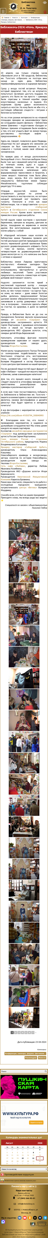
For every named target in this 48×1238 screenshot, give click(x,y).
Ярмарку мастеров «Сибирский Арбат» (24, 447)
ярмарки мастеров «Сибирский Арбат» (24, 207)
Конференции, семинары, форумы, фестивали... (25, 1054)
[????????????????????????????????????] (24, 678)
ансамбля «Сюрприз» (28, 320)
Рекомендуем (30, 1058)
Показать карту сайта (23, 1186)
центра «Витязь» (28, 487)
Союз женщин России (14, 439)
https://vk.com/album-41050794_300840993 (22, 415)
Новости (15, 17)
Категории (24, 17)
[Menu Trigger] (3, 11)
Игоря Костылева (18, 346)
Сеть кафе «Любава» (13, 466)
